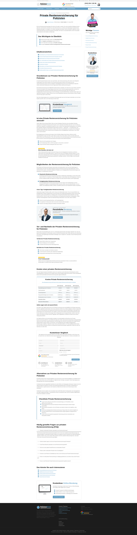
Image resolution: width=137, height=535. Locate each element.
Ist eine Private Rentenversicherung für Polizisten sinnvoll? (51, 56)
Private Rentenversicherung (91, 47)
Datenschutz (61, 522)
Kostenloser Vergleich (44, 64)
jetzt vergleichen (57, 110)
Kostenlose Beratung (63, 513)
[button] (44, 8)
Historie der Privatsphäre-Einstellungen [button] (70, 531)
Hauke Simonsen (50, 22)
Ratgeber (60, 511)
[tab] (59, 434)
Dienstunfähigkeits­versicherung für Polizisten (48, 470)
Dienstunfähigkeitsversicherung (92, 35)
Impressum (61, 524)
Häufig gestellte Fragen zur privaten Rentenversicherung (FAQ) (52, 70)
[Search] (99, 9)
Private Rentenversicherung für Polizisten (47, 475)
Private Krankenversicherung (91, 42)
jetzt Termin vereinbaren (58, 496)
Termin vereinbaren (57, 217)
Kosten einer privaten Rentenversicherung (48, 62)
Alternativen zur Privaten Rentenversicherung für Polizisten (51, 66)
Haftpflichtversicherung (90, 38)
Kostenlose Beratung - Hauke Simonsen (90, 5)
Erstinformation (61, 525)
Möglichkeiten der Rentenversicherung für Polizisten (50, 58)
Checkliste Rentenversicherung (46, 68)
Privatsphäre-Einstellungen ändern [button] (57, 531)
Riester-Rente (88, 44)
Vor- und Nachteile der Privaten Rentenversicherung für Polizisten (52, 60)
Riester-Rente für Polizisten (44, 476)
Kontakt (60, 521)
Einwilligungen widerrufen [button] (81, 531)
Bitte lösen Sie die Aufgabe (65, 350)
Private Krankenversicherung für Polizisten (47, 473)
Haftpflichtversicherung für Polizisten (46, 471)
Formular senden (75, 359)
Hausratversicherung (89, 40)
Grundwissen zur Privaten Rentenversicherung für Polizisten (52, 54)
